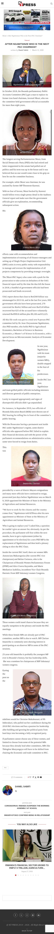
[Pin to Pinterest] (38, 777)
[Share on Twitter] (35, 777)
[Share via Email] (41, 777)
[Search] (51, 4)
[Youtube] (39, 915)
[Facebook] (15, 915)
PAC (5, 767)
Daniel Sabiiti (23, 50)
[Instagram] (27, 915)
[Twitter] (21, 915)
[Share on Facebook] (33, 777)
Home (5, 36)
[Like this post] (30, 777)
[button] (5, 852)
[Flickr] (33, 915)
